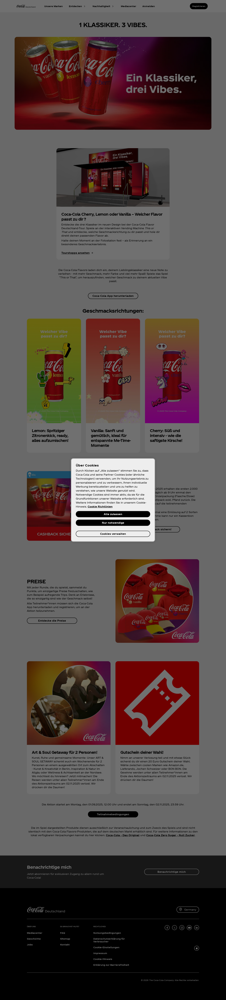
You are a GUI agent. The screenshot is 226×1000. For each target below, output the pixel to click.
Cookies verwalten (113, 533)
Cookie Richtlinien (100, 506)
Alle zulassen (113, 514)
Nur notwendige (113, 522)
